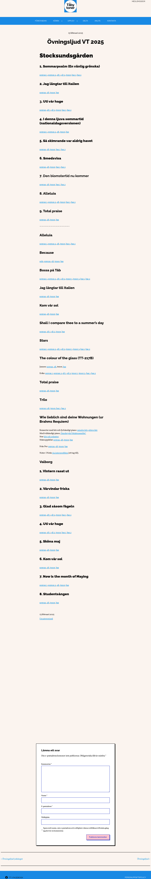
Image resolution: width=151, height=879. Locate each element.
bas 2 (79, 75)
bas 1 (74, 75)
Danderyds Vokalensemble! (73, 433)
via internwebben (60, 452)
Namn (44, 795)
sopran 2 (52, 75)
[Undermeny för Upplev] (77, 21)
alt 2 (63, 75)
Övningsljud (143, 859)
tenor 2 (76, 278)
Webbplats (45, 817)
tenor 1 (69, 278)
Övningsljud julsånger (12, 859)
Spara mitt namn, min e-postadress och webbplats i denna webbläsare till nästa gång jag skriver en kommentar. (76, 829)
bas (57, 92)
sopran (43, 92)
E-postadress (47, 806)
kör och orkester (51, 436)
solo (41, 261)
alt (48, 92)
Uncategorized (46, 618)
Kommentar (46, 764)
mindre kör (82, 430)
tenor (68, 75)
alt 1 (58, 75)
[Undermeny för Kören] (62, 21)
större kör (92, 430)
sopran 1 (43, 75)
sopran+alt (45, 408)
